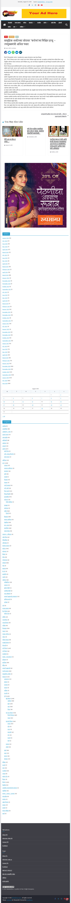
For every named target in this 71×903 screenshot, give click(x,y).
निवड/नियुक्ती (7, 494)
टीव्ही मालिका (9, 502)
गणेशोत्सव (4, 560)
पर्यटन (3, 637)
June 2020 (5, 384)
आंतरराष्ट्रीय (4, 438)
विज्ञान (3, 779)
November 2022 (6, 315)
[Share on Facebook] (5, 52)
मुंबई (5, 750)
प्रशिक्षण (4, 660)
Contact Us (5, 863)
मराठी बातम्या (5, 671)
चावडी (5, 477)
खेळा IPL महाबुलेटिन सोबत (8, 874)
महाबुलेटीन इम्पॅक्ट (6, 674)
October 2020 (5, 372)
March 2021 (5, 358)
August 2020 (5, 378)
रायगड (3, 774)
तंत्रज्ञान (5, 483)
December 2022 (6, 312)
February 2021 (6, 361)
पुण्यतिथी (4, 654)
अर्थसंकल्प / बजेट (6, 432)
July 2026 (4, 241)
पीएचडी (4, 646)
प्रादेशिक (4, 663)
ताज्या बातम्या (18, 22)
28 (42, 408)
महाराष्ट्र (31, 22)
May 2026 (4, 247)
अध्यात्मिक (4, 429)
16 (60, 402)
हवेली (7, 747)
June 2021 (4, 349)
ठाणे (3, 606)
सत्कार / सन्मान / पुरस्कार (8, 794)
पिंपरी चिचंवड (11, 37)
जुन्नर (9, 707)
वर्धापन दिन (6, 614)
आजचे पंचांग (5, 435)
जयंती (3, 577)
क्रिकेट (3, 554)
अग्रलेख (4, 426)
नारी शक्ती (6, 488)
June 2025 (5, 258)
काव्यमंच (6, 471)
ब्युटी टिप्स (6, 451)
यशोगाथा (6, 508)
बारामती (9, 732)
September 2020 (6, 375)
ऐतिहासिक (4, 540)
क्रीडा (9, 27)
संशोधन (4, 799)
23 (61, 405)
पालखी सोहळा (5, 643)
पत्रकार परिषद (5, 634)
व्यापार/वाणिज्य (7, 520)
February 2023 (6, 307)
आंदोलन (4, 443)
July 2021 (4, 347)
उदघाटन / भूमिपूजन (6, 534)
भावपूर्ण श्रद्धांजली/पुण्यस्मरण (10, 597)
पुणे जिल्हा (4, 648)
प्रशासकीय (6, 497)
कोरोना (24, 22)
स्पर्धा (3, 814)
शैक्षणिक (6, 523)
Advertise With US (7, 839)
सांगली (3, 808)
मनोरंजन (6, 500)
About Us (4, 856)
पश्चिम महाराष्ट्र (5, 640)
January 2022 (5, 329)
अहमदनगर (6, 679)
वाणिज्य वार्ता (7, 599)
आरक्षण (4, 446)
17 (4, 405)
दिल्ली (7, 513)
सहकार (4, 805)
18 (13, 405)
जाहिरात (21, 27)
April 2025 (5, 264)
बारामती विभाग (9, 721)
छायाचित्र (4, 574)
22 (51, 405)
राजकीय (39, 22)
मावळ (9, 718)
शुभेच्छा (5, 602)
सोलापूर (6, 759)
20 (32, 405)
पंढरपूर (3, 631)
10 (4, 402)
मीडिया (3, 762)
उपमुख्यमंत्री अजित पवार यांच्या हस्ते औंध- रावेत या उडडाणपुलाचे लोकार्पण (53, 115)
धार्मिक (3, 617)
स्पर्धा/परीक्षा (7, 531)
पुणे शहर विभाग (9, 713)
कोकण (5, 682)
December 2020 (6, 366)
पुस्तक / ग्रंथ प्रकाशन (7, 657)
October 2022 (5, 318)
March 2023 (5, 304)
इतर (14, 27)
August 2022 (5, 324)
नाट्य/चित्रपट (5, 623)
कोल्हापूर (4, 552)
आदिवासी (4, 440)
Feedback (5, 846)
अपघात (6, 466)
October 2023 (5, 287)
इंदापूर (9, 724)
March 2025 (5, 267)
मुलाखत (6, 505)
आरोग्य (45, 22)
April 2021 (5, 355)
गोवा (3, 566)
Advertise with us (7, 860)
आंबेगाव (9, 701)
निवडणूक (4, 628)
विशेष (17, 37)
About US (4, 835)
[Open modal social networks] (20, 52)
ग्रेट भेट (3, 572)
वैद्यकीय (4, 785)
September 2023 (6, 290)
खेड (8, 704)
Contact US (5, 842)
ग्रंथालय (4, 569)
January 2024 (5, 278)
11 (13, 402)
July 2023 (4, 292)
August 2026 (5, 238)
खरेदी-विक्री (7, 588)
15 (51, 402)
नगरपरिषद (4, 620)
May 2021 (4, 352)
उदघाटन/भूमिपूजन (8, 468)
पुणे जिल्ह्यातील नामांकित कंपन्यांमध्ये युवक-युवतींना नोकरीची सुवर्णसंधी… (35, 131)
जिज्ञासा (6, 480)
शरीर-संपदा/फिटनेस (9, 454)
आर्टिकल (4, 460)
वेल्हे (9, 741)
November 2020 (6, 369)
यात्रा (3, 768)
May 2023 (4, 298)
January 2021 (5, 364)
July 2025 (4, 255)
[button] (34, 22)
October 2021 (5, 338)
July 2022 (4, 327)
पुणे (5, 696)
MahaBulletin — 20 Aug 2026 (44, 2)
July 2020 (4, 381)
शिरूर (9, 710)
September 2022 (6, 321)
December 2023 (6, 281)
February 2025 (6, 270)
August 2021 (5, 344)
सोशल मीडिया (5, 811)
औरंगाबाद (4, 543)
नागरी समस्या (7, 486)
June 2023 (4, 295)
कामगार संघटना (5, 546)
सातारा (5, 756)
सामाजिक (6, 528)
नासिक (4, 626)
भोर (8, 735)
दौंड (8, 727)
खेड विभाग (8, 699)
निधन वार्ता (6, 491)
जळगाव (6, 685)
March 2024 (5, 275)
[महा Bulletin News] (4, 25)
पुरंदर (9, 729)
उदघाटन (6, 585)
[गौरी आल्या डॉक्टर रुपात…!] (12, 127)
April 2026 (5, 250)
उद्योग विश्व (53, 22)
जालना (5, 688)
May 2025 (4, 261)
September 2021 (6, 341)
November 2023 (6, 284)
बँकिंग (3, 666)
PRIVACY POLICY (7, 871)
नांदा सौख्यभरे (7, 594)
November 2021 (6, 335)
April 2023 (5, 301)
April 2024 (5, 272)
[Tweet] (9, 52)
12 (23, 402)
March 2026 (5, 252)
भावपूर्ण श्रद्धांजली (6, 668)
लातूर (5, 753)
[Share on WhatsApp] (13, 52)
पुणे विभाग (4, 651)
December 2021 (6, 332)
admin (14, 48)
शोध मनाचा (6, 457)
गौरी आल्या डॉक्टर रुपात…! (10, 140)
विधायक (6, 517)
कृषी (5, 474)
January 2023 (5, 309)
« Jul (3, 416)
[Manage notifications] (67, 899)
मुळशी (9, 738)
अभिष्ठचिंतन (6, 582)
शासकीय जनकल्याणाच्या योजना (9, 788)
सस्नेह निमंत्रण (5, 802)
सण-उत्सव (6, 525)
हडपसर (7, 744)
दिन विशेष (4, 611)
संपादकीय (10, 22)
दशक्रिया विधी (7, 591)
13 (32, 402)
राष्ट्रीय (5, 511)
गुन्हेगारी (60, 22)
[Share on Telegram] (16, 52)
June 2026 (5, 244)
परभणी (5, 693)
